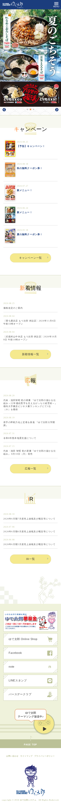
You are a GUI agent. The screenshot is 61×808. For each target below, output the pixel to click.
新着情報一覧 (30, 354)
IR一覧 (30, 559)
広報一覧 (30, 468)
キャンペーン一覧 (30, 257)
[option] (30, 58)
